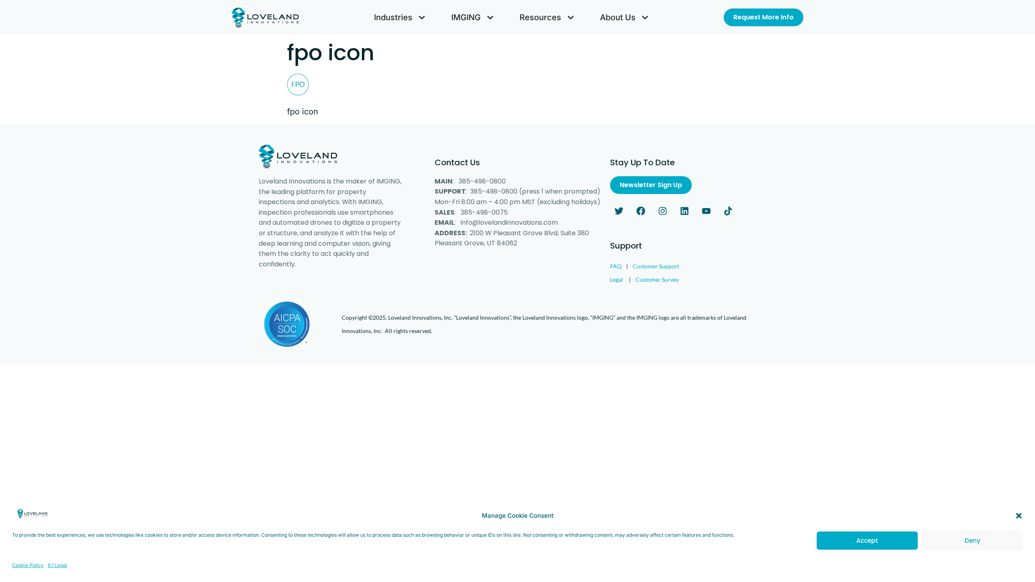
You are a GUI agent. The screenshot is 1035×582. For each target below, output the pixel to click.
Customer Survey (657, 279)
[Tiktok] (728, 211)
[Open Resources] (570, 17)
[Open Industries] (421, 17)
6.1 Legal (57, 565)
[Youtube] (706, 211)
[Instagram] (663, 211)
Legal (616, 279)
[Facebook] (641, 211)
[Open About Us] (645, 17)
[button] (1019, 516)
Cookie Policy (28, 565)
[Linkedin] (684, 211)
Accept (867, 540)
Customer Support (656, 266)
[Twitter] (619, 211)
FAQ (615, 266)
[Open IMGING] (490, 17)
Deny (972, 540)
